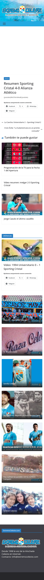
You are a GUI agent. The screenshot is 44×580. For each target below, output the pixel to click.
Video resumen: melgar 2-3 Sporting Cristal (21, 184)
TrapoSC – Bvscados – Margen (15, 320)
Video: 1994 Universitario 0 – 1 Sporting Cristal (22, 267)
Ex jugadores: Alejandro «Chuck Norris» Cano (21, 415)
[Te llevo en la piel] (22, 341)
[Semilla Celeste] (22, 373)
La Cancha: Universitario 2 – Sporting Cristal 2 (22, 122)
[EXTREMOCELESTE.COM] (21, 536)
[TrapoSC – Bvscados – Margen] (22, 309)
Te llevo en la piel (10, 352)
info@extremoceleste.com (25, 556)
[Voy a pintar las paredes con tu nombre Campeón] (22, 468)
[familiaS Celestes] (22, 500)
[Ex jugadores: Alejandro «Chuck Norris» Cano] (22, 405)
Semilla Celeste (9, 384)
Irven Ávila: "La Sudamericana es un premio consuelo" (22, 129)
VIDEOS (7, 78)
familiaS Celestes (10, 511)
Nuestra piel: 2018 (10, 447)
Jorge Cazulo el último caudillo (19, 218)
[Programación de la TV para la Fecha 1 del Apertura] (22, 144)
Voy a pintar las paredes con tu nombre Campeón (19, 478)
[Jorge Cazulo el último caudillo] (22, 195)
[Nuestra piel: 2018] (22, 437)
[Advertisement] (22, 49)
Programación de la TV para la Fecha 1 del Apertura (22, 169)
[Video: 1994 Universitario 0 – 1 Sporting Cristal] (22, 250)
